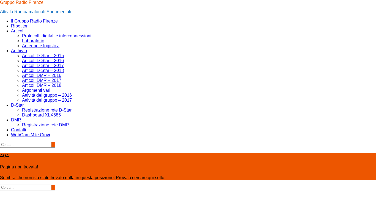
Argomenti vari (36, 90)
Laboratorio (33, 40)
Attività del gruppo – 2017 (47, 100)
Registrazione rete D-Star (47, 110)
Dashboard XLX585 (41, 115)
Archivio (19, 50)
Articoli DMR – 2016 (41, 75)
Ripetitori (20, 26)
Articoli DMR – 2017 (41, 80)
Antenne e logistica (40, 45)
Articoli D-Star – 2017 (43, 65)
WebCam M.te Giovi (30, 134)
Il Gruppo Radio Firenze (34, 21)
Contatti (18, 129)
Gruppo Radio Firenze (21, 2)
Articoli (17, 31)
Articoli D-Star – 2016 (43, 60)
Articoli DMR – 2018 (41, 85)
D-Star (17, 105)
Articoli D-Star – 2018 (43, 70)
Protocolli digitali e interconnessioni (56, 36)
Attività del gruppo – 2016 (47, 95)
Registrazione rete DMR (45, 125)
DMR (16, 120)
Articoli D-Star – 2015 (43, 55)
